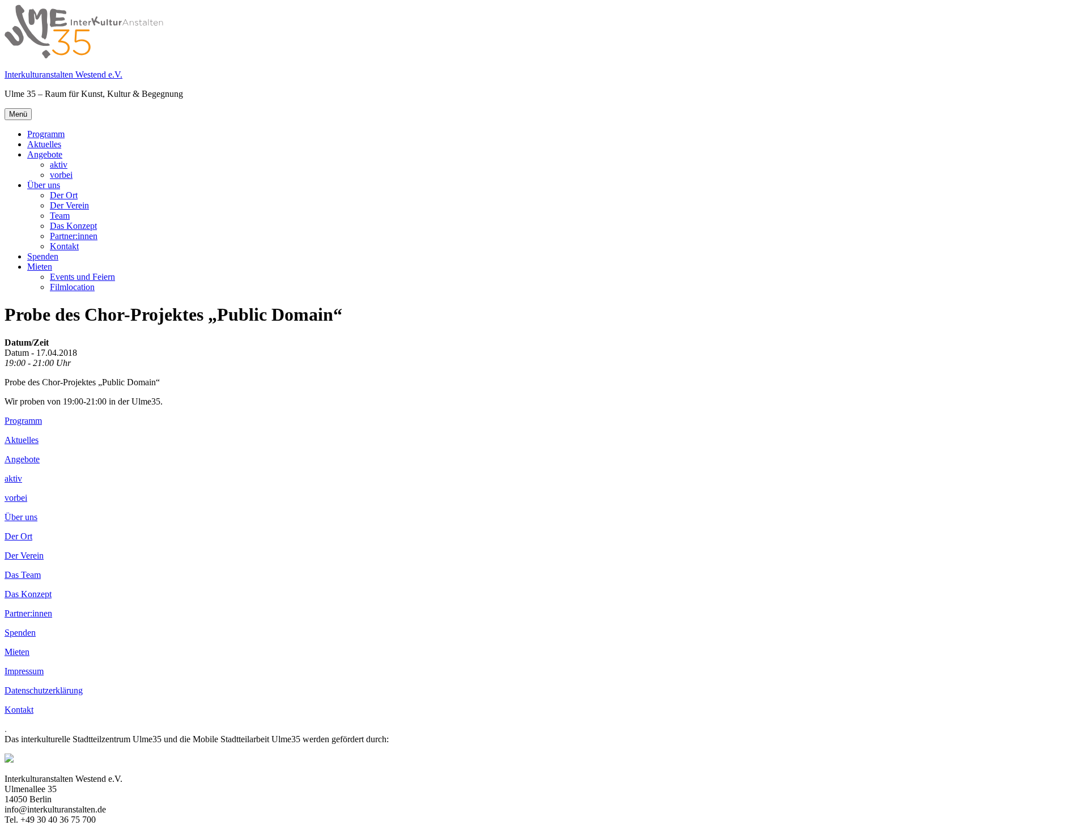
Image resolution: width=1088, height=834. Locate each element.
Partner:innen (73, 236)
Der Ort (64, 195)
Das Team (23, 575)
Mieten (39, 266)
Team (60, 215)
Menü (18, 114)
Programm (46, 134)
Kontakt (64, 246)
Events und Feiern (82, 277)
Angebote (44, 154)
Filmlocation (72, 287)
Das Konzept (73, 226)
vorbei (61, 175)
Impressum (24, 671)
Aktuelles (44, 144)
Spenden (42, 256)
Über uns (43, 185)
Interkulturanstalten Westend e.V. (63, 74)
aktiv (58, 164)
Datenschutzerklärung (44, 690)
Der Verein (69, 205)
